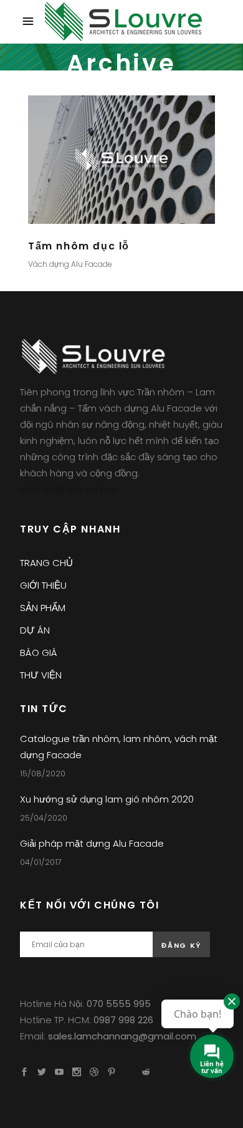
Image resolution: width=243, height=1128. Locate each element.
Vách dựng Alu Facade (70, 264)
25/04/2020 (43, 818)
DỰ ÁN (35, 630)
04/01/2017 (41, 862)
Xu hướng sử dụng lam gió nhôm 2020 (107, 799)
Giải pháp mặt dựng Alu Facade (92, 843)
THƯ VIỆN (41, 675)
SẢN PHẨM (42, 607)
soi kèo (101, 489)
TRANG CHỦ (46, 562)
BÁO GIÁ (38, 652)
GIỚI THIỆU (43, 585)
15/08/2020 (42, 773)
